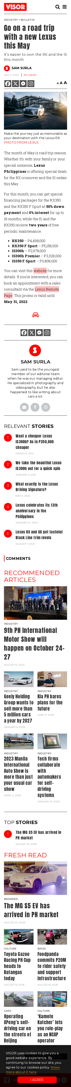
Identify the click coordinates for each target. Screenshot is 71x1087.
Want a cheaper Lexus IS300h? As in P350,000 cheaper (35, 441)
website (40, 270)
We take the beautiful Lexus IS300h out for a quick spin (39, 465)
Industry (11, 19)
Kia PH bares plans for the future (50, 702)
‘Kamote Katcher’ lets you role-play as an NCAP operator (50, 1028)
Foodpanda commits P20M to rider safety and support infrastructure (51, 966)
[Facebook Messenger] (23, 83)
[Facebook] (7, 83)
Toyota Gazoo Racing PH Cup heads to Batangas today (17, 966)
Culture (10, 948)
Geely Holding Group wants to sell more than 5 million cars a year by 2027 (19, 708)
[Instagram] (30, 83)
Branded (11, 898)
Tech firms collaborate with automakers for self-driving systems (49, 776)
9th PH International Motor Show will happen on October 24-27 (34, 643)
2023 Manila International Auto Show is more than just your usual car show (18, 773)
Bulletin (27, 19)
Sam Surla (22, 68)
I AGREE (37, 1080)
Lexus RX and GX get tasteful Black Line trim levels (39, 534)
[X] (15, 83)
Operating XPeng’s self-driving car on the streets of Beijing (17, 1028)
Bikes (41, 948)
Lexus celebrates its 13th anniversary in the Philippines (37, 510)
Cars (7, 1010)
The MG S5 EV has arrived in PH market (38, 835)
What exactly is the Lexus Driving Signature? (37, 486)
